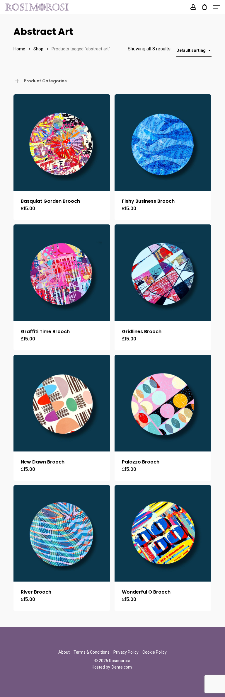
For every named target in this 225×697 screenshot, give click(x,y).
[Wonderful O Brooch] (163, 533)
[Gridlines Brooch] (163, 272)
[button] (216, 7)
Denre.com (122, 667)
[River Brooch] (61, 533)
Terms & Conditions (92, 652)
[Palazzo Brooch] (163, 403)
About (64, 652)
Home (19, 49)
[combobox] (194, 50)
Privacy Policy (126, 652)
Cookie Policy (154, 652)
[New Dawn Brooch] (61, 403)
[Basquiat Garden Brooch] (61, 142)
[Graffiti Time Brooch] (61, 272)
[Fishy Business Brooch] (163, 142)
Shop (38, 49)
